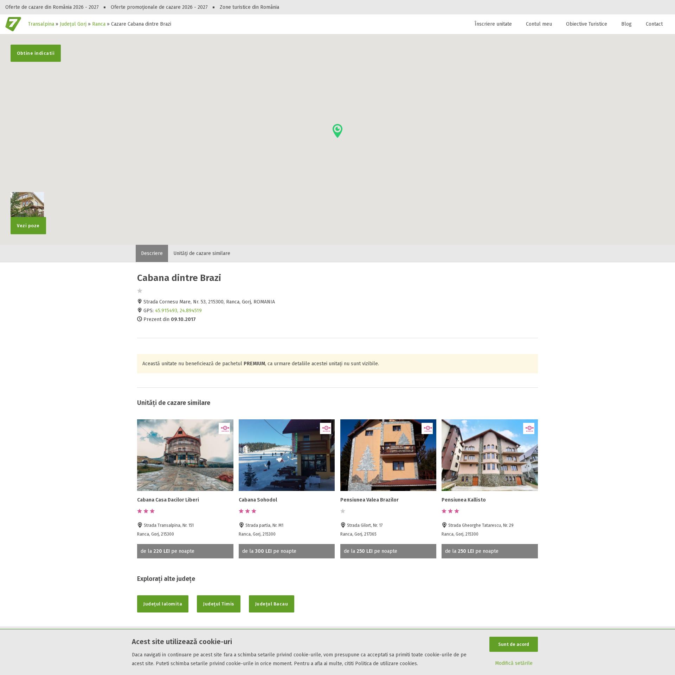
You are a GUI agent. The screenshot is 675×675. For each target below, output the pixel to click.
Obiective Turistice (586, 24)
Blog (626, 24)
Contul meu (539, 24)
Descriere (152, 253)
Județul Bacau (271, 604)
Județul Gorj (73, 24)
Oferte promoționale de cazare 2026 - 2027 (159, 7)
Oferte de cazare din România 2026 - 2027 (52, 7)
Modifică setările (514, 663)
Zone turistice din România (249, 7)
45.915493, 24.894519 (178, 311)
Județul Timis (218, 604)
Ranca (98, 24)
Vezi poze (28, 225)
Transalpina (41, 24)
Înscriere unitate (493, 24)
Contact (654, 24)
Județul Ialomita (162, 604)
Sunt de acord (513, 644)
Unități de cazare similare (201, 253)
